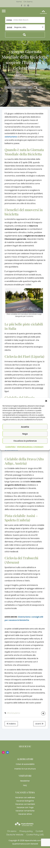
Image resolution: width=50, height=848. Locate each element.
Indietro (12, 723)
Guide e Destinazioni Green (28, 74)
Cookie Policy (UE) (35, 834)
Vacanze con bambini (25, 804)
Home (19, 1)
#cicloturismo (13, 713)
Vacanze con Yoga (25, 807)
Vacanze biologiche (25, 801)
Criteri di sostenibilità (25, 764)
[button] (46, 401)
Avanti (38, 723)
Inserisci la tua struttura (25, 768)
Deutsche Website (14, 834)
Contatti (39, 831)
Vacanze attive (25, 814)
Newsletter (25, 781)
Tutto (30, 88)
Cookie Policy (10, 447)
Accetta (25, 426)
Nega (25, 433)
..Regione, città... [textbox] (20, 27)
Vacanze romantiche (25, 810)
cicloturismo (11, 136)
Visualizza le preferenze (25, 440)
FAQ (25, 785)
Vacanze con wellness (25, 797)
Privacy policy (26, 831)
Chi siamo (28, 1)
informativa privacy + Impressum (30, 447)
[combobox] (25, 27)
